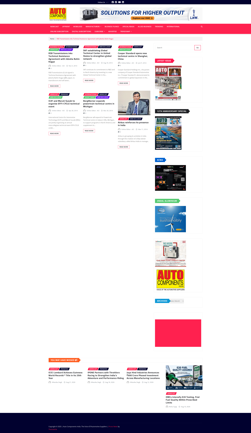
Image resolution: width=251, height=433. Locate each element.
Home (52, 39)
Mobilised (77, 26)
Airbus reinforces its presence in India (133, 123)
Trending (159, 26)
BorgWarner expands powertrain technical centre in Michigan (98, 104)
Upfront (66, 26)
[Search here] (201, 26)
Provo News (113, 426)
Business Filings (112, 26)
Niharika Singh (57, 382)
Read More (54, 86)
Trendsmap (125, 31)
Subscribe (99, 31)
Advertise (112, 31)
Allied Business (144, 26)
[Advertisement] (179, 333)
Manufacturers (93, 26)
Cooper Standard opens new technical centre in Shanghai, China (133, 56)
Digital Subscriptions (81, 31)
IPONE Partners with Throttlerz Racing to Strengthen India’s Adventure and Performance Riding (106, 375)
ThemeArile (53, 429)
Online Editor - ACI (58, 66)
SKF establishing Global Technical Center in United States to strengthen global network (97, 54)
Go (197, 48)
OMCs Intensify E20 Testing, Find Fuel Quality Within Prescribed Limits (183, 400)
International (173, 26)
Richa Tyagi (173, 407)
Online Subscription (59, 31)
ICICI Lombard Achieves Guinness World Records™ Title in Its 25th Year (65, 375)
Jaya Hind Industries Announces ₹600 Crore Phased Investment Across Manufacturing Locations (143, 375)
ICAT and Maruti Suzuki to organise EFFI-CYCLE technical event (64, 104)
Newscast (54, 26)
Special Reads (128, 26)
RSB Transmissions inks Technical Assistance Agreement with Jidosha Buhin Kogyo (85, 39)
